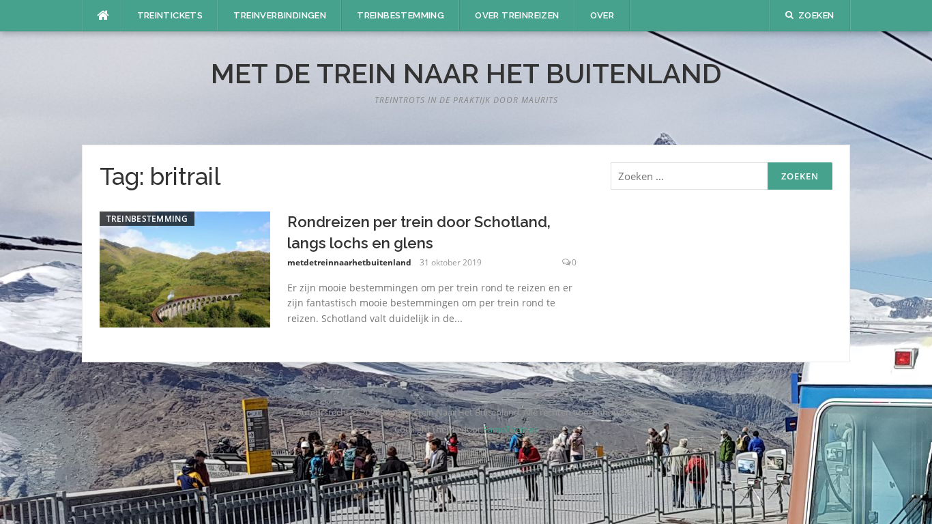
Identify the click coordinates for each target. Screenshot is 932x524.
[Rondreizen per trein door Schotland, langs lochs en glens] (185, 268)
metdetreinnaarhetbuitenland (349, 262)
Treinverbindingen (279, 15)
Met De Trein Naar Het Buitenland (466, 73)
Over (602, 15)
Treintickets (170, 15)
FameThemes (510, 429)
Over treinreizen (517, 15)
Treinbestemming (400, 15)
